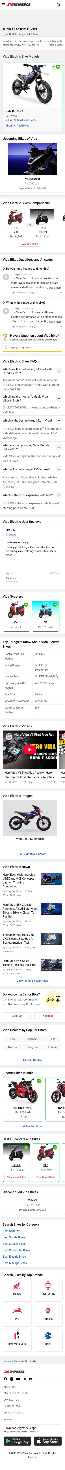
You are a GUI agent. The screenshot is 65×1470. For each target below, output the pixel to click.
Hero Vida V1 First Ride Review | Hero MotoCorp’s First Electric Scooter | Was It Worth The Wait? (29, 775)
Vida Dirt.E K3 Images (30, 839)
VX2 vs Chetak (30, 243)
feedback (10, 1419)
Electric (38, 694)
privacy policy (13, 1412)
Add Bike (48, 1016)
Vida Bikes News (37, 980)
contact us (11, 1400)
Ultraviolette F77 (23, 1107)
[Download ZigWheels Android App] (17, 1441)
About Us (10, 1387)
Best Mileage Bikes (15, 1263)
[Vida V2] (45, 610)
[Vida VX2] (16, 610)
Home (5, 1361)
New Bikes (14, 1361)
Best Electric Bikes (14, 1256)
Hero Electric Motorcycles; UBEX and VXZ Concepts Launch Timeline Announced (19, 880)
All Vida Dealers (33, 1060)
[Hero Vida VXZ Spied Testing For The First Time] (51, 965)
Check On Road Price (17, 125)
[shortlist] (54, 68)
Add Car (17, 1016)
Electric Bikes (34, 1126)
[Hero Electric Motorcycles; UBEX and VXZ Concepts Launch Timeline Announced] (51, 879)
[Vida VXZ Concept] (32, 159)
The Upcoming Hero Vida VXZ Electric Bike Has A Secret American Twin (18, 938)
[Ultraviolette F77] (23, 1090)
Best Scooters (11, 1231)
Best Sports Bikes (14, 1237)
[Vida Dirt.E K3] (32, 84)
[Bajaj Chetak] (16, 1152)
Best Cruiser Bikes (14, 1243)
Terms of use (12, 1406)
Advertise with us (16, 1393)
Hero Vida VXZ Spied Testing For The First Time (19, 963)
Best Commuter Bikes (16, 1250)
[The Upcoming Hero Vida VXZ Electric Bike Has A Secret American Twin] (51, 939)
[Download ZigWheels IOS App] (48, 1441)
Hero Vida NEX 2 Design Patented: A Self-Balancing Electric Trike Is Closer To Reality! (20, 910)
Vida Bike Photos (34, 854)
